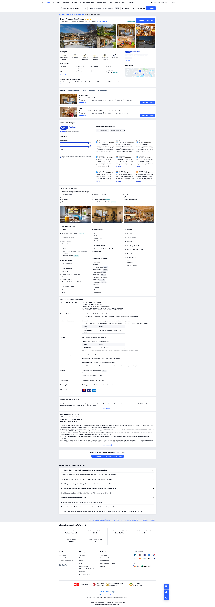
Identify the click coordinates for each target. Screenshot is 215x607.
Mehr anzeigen (64, 83)
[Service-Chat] (166, 597)
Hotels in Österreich (105, 520)
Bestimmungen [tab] (102, 90)
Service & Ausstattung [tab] (88, 90)
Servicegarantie (63, 558)
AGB (80, 563)
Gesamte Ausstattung (65, 75)
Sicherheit (102, 566)
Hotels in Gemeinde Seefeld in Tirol (130, 520)
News (80, 558)
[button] (169, 2)
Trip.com (91, 520)
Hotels (48, 3)
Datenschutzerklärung (85, 566)
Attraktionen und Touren (87, 3)
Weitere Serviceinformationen (66, 560)
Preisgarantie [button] (131, 21)
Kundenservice (62, 555)
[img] (78, 36)
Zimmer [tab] (62, 90)
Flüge (41, 3)
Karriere (81, 560)
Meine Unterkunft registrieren (107, 563)
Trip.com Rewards (120, 3)
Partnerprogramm (104, 560)
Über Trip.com (83, 555)
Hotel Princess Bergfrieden (72, 19)
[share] (166, 592)
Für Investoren (104, 555)
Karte (110, 3)
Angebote (131, 3)
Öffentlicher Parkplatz (99, 199)
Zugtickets (66, 3)
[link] (158, 2)
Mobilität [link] (74, 3)
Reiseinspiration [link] (101, 3)
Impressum (82, 571)
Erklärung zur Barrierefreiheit (86, 569)
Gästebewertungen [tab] (73, 90)
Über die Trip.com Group (85, 574)
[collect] (166, 586)
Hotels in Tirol (115, 520)
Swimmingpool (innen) (100, 194)
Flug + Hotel (56, 3)
